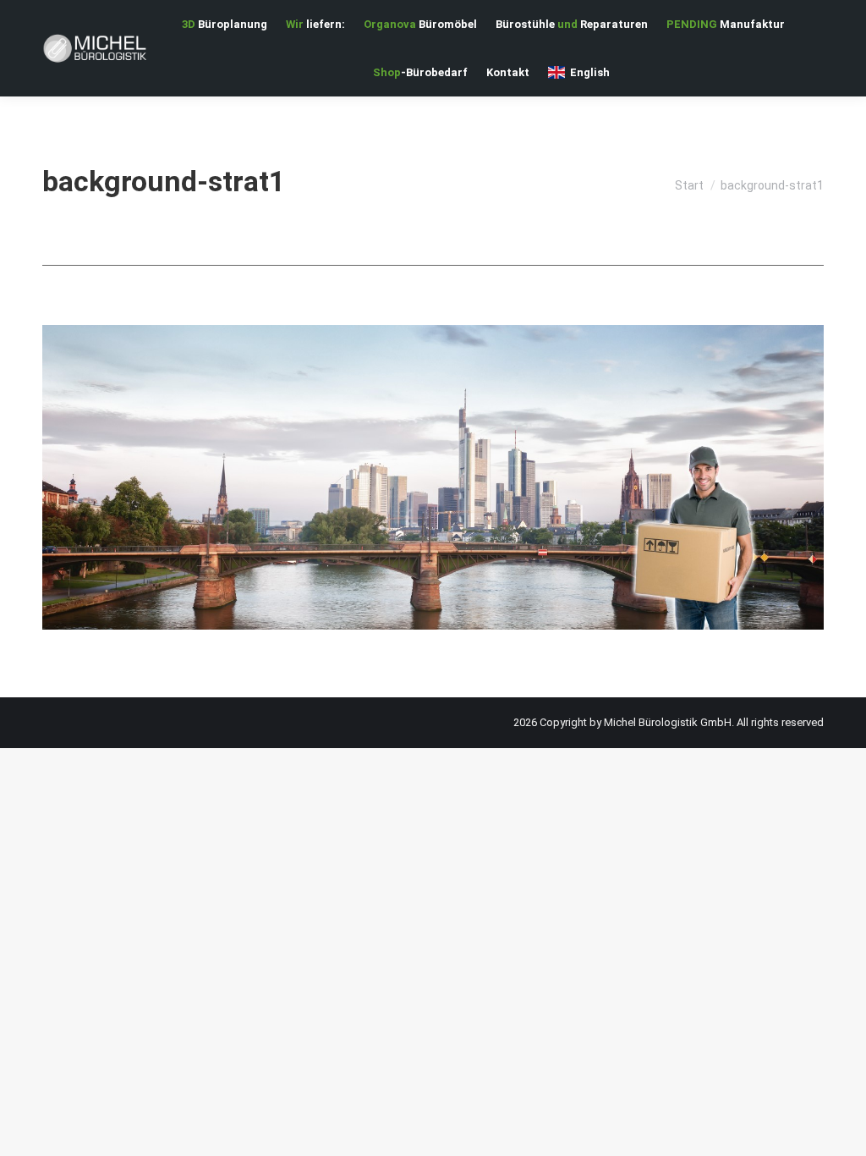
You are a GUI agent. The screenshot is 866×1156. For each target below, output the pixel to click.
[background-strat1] (433, 477)
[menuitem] (224, 24)
